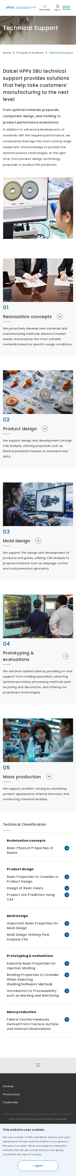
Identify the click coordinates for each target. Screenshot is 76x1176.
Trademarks (10, 1102)
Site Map (8, 1086)
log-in (57, 9)
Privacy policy (11, 1094)
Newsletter (44, 9)
